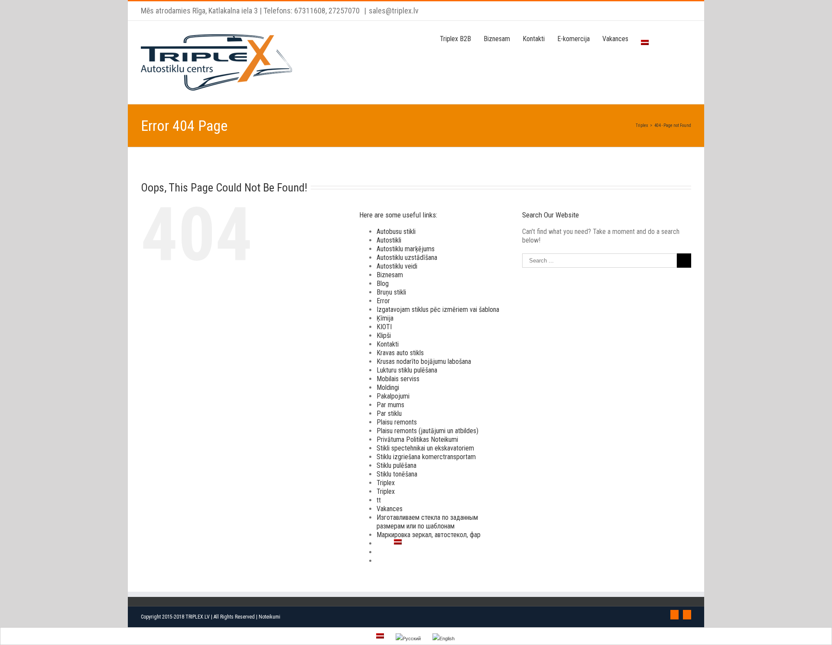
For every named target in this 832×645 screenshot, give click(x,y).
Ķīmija (385, 318)
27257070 (343, 10)
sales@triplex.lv (394, 10)
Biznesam (390, 275)
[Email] (687, 614)
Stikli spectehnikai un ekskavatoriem (425, 448)
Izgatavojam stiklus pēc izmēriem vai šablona (438, 309)
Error (383, 301)
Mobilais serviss (398, 379)
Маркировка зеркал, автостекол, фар (429, 535)
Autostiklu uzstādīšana (407, 257)
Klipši (384, 335)
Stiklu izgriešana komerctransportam (426, 457)
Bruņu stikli (391, 292)
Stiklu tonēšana (397, 474)
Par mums (390, 405)
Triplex (386, 483)
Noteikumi (269, 617)
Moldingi (388, 387)
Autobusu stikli (396, 231)
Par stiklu (389, 413)
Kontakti (388, 344)
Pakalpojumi (393, 396)
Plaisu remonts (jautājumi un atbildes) (427, 431)
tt (379, 500)
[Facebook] (674, 614)
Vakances (390, 509)
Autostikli (389, 240)
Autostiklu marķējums (406, 249)
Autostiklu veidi (397, 266)
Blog (383, 283)
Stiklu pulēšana (396, 465)
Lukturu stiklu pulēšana (407, 370)
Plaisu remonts (397, 422)
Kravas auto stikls (400, 353)
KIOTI (384, 327)
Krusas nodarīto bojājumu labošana (424, 361)
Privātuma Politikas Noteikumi (417, 439)
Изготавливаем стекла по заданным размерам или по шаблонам (427, 521)
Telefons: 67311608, (295, 10)
